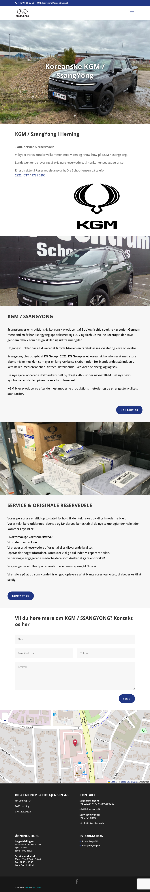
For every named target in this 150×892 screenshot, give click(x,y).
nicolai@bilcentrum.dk (92, 823)
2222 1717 (22, 175)
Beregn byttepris (91, 845)
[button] (75, 743)
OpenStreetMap (129, 781)
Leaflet (113, 781)
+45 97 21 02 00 (26, 2)
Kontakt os (129, 410)
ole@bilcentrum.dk (90, 809)
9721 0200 (38, 175)
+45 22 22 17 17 (88, 803)
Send (126, 698)
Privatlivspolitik (90, 841)
